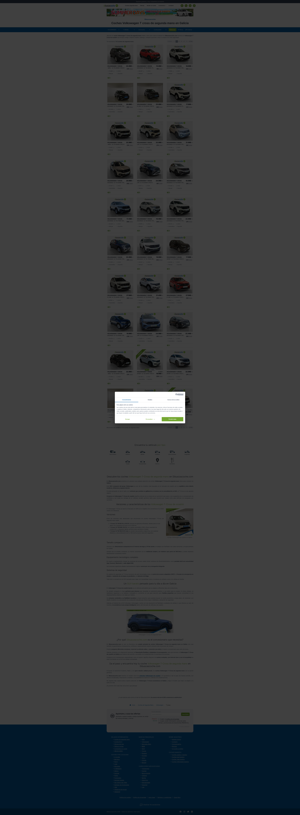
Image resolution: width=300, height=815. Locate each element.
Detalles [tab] (150, 399)
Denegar (127, 419)
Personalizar (149, 419)
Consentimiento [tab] (126, 399)
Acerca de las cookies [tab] (173, 399)
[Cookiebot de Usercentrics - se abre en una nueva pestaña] (176, 394)
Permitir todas (172, 419)
